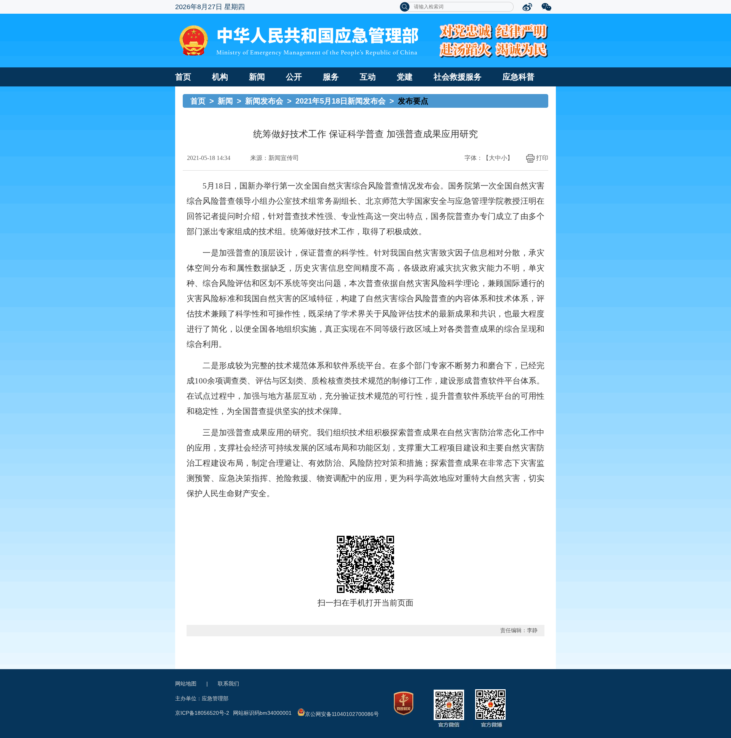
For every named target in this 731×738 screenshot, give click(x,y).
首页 (183, 76)
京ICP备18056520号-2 (202, 713)
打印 (542, 158)
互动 (368, 76)
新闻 (257, 76)
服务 (331, 76)
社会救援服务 (458, 76)
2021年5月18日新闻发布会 (340, 101)
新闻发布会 (264, 101)
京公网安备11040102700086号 (342, 714)
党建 (405, 76)
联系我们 (228, 683)
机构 (220, 76)
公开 (294, 76)
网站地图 (185, 683)
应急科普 (519, 76)
